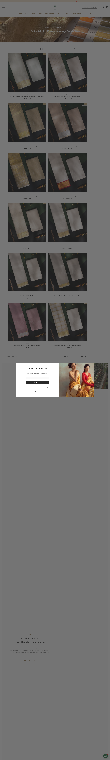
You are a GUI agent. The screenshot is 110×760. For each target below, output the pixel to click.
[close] (96, 364)
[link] (36, 391)
